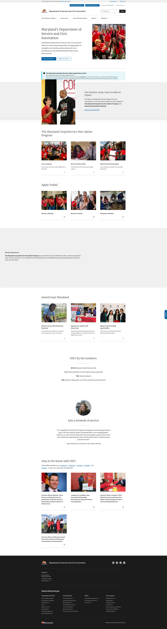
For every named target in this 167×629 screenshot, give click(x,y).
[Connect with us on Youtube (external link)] (117, 562)
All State (67, 602)
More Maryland (46, 611)
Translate (123, 1)
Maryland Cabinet (69, 600)
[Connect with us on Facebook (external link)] (120, 562)
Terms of (87, 602)
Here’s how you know (65, 1)
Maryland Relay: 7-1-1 (46, 580)
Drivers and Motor (47, 598)
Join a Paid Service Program (48, 18)
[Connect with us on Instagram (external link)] (113, 562)
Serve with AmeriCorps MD (79, 18)
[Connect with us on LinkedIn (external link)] (124, 562)
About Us (94, 18)
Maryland (109, 600)
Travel (109, 604)
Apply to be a (48, 58)
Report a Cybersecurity (113, 607)
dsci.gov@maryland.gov (46, 578)
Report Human (112, 609)
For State (67, 607)
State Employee (69, 604)
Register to (45, 607)
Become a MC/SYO (76, 5)
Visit (44, 609)
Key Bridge (110, 611)
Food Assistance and (47, 600)
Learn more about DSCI (92, 110)
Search (122, 11)
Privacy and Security (90, 600)
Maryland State (67, 609)
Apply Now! (104, 18)
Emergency (110, 602)
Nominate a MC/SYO (107, 5)
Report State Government (70, 611)
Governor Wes (67, 598)
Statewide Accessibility (91, 598)
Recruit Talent (64, 18)
